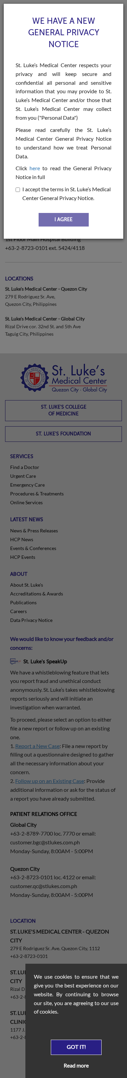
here (34, 168)
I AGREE (63, 219)
